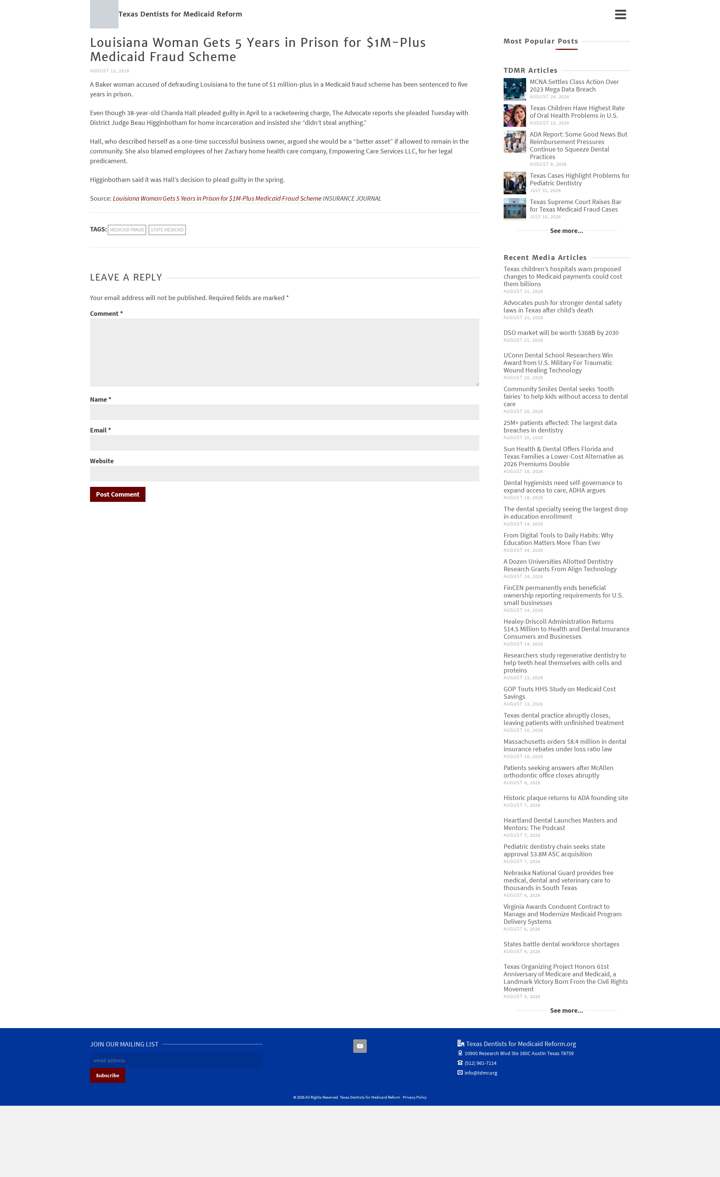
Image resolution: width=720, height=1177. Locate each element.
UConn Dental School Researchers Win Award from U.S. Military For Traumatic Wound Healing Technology (558, 362)
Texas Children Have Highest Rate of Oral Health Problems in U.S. (577, 112)
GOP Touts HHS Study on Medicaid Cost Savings (560, 693)
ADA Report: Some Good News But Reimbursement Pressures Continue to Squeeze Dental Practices (578, 145)
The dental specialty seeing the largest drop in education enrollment (566, 512)
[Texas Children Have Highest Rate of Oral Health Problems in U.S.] (515, 115)
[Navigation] (620, 14)
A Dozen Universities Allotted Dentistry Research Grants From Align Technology (560, 565)
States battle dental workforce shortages (562, 944)
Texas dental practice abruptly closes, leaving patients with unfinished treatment (564, 719)
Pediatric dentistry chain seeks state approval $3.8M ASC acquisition (554, 850)
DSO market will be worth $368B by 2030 (561, 332)
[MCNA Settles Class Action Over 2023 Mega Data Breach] (515, 89)
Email (100, 430)
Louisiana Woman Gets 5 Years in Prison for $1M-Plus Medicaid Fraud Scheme (217, 198)
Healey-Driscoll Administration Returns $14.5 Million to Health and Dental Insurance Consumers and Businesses (567, 629)
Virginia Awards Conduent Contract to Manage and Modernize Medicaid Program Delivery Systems (563, 914)
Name (100, 399)
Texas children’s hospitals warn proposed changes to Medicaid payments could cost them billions (563, 276)
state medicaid (167, 230)
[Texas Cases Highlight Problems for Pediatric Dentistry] (515, 183)
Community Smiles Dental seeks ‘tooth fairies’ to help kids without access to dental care (566, 396)
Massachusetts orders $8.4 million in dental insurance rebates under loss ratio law (565, 745)
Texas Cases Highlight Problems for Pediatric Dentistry (580, 179)
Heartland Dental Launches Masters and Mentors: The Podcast (560, 824)
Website (102, 460)
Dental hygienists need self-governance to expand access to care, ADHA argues (563, 486)
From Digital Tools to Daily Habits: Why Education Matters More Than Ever (558, 539)
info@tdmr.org (481, 1072)
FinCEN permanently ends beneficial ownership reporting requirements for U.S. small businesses (563, 595)
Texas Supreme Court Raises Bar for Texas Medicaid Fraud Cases (575, 205)
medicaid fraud (127, 230)
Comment (106, 313)
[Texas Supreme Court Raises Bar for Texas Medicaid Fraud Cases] (515, 209)
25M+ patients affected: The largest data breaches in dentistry (560, 426)
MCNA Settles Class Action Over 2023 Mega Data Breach (574, 85)
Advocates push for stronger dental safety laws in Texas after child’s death (563, 306)
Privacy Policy (415, 1097)
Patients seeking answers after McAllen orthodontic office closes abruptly (559, 771)
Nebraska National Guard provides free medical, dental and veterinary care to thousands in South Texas (559, 880)
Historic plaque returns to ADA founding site (566, 797)
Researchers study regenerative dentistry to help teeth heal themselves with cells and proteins (565, 662)
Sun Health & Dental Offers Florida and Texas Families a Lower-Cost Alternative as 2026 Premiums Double (564, 456)
